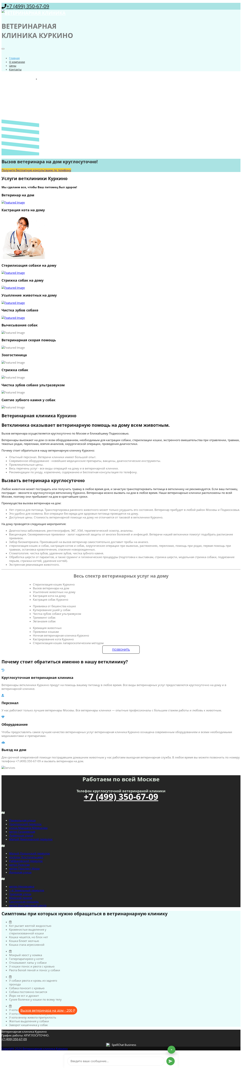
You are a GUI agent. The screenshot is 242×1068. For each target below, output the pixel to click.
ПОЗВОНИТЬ (121, 649)
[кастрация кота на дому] (121, 237)
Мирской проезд (20, 898)
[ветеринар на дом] (121, 202)
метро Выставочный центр (28, 905)
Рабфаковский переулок (26, 861)
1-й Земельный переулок (26, 890)
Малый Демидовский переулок (31, 839)
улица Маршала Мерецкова (28, 828)
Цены (12, 65)
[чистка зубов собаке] (121, 318)
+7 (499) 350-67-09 (27, 6)
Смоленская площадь (24, 901)
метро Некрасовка (21, 886)
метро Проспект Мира (24, 868)
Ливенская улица (21, 835)
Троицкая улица (20, 894)
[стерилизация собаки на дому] (121, 273)
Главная (14, 58)
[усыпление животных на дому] (121, 303)
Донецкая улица (20, 872)
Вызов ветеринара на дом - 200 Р (47, 1010)
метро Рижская (19, 865)
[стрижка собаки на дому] (121, 288)
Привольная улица (22, 820)
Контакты (15, 69)
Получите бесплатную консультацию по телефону (36, 170)
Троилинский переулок (25, 824)
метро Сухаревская (22, 831)
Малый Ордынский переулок (29, 853)
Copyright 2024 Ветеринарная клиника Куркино (35, 1048)
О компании (17, 62)
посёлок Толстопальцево (26, 857)
